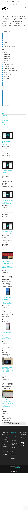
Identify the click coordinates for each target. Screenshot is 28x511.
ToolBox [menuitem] (4, 125)
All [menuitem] (2, 111)
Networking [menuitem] (5, 120)
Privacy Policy (17, 467)
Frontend (3, 144)
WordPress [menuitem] (5, 127)
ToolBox (11, 373)
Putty (8, 373)
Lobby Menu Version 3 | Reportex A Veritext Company (7, 299)
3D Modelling (14, 439)
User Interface (10, 267)
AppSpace (4, 337)
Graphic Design (14, 435)
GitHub (3, 371)
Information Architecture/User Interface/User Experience (14, 445)
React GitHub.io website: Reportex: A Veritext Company (7, 263)
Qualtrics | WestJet (7, 231)
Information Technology (6, 303)
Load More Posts (14, 423)
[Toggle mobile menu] (25, 8)
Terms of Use (10, 467)
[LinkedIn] (3, 454)
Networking (9, 372)
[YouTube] (6, 454)
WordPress (4, 268)
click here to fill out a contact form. (23, 436)
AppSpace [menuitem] (4, 113)
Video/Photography (14, 454)
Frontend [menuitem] (4, 115)
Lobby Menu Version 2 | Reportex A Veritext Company (7, 334)
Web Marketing (14, 450)
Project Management (14, 457)
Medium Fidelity (8, 266)
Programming (8, 144)
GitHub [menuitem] (4, 118)
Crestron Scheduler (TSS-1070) (7, 370)
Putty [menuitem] (3, 122)
